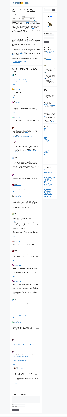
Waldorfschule (50, 194)
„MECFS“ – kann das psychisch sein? (49, 110)
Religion (50, 189)
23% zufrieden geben (34, 50)
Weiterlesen (45, 104)
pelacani (47, 58)
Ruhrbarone (50, 190)
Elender (47, 51)
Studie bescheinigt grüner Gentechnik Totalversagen (31, 22)
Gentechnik (16, 61)
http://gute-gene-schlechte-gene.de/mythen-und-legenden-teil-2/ (21, 81)
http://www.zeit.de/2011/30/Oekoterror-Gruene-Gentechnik (20, 315)
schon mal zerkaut (34, 38)
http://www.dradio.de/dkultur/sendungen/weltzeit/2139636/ (20, 356)
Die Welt (13, 61)
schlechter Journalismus (19, 61)
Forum (50, 20)
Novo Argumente (18, 38)
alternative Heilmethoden (48, 171)
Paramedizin (45, 149)
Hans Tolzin (48, 180)
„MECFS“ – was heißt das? (47, 116)
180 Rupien (28, 47)
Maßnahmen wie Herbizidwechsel (22, 53)
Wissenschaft (46, 162)
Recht (45, 156)
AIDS (48, 169)
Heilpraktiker (46, 181)
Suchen (45, 8)
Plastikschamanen (46, 150)
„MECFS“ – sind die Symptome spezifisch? (49, 105)
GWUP (45, 180)
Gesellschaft (45, 139)
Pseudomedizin (46, 151)
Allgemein (45, 128)
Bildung (45, 130)
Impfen (45, 143)
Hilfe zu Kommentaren (50, 27)
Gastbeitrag (45, 137)
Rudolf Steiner (46, 190)
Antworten (14, 84)
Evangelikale (53, 177)
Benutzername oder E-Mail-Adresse (48, 33)
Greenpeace (54, 179)
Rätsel (45, 155)
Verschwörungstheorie (47, 193)
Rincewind (15, 221)
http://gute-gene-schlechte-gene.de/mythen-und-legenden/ (20, 79)
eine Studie (17, 41)
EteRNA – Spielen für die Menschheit (16, 62)
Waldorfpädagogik (46, 194)
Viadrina (53, 193)
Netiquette (49, 26)
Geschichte (45, 138)
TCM (52, 192)
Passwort (45, 36)
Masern (49, 186)
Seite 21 (33, 28)
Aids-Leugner (50, 169)
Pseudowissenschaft (47, 152)
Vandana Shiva (24, 61)
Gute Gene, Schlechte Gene (34, 37)
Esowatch (50, 177)
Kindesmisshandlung (47, 185)
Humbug (45, 142)
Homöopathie (46, 141)
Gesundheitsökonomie (47, 140)
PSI (44, 153)
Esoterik (46, 177)
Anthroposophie (46, 129)
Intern (51, 184)
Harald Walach (52, 180)
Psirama (45, 154)
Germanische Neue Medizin (48, 179)
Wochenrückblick (49, 196)
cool (44, 131)
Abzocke (46, 169)
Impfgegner (47, 184)
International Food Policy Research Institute (25, 41)
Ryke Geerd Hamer (46, 191)
